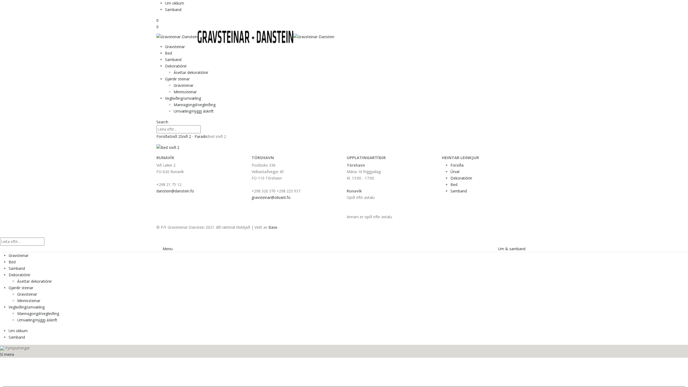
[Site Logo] (245, 36)
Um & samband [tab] (511, 248)
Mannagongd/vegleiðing (195, 104)
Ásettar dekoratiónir (191, 72)
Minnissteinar (185, 91)
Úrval (454, 171)
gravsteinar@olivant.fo (271, 197)
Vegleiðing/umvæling (183, 98)
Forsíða (457, 165)
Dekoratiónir (176, 66)
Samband (173, 9)
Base (272, 227)
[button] (162, 121)
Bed (168, 53)
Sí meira (7, 354)
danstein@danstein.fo (175, 191)
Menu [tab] (168, 248)
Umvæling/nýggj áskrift (194, 111)
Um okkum (174, 3)
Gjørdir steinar (177, 78)
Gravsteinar (175, 46)
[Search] (204, 129)
